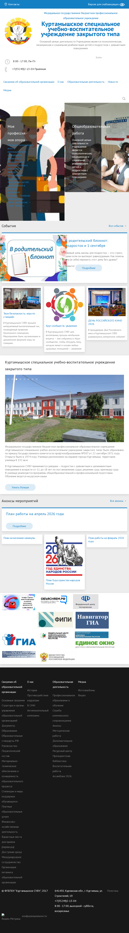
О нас (61, 81)
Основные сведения (13, 700)
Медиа (7, 90)
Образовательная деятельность (85, 81)
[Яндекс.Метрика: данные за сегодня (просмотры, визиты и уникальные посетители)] (11, 917)
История (32, 690)
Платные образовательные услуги (12, 811)
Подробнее (88, 268)
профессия (21, 202)
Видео (82, 695)
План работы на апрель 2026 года (35, 513)
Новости (113, 81)
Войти (99, 57)
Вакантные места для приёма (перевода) (12, 842)
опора (19, 205)
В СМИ (31, 705)
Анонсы (57, 725)
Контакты (13, 4)
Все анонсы (117, 500)
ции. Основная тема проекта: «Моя (19, 199)
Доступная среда (12, 852)
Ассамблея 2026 (62, 776)
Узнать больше (20, 487)
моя (11, 205)
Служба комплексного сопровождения (62, 715)
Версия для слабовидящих (103, 4)
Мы (10, 145)
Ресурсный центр (62, 751)
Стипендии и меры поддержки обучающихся (12, 796)
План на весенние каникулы (19, 538)
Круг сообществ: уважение (61, 325)
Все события (116, 225)
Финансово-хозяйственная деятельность (10, 826)
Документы (8, 725)
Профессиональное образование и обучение (64, 700)
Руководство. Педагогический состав (11, 751)
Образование (9, 730)
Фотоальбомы (86, 690)
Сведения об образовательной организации (28, 81)
